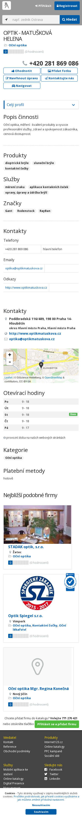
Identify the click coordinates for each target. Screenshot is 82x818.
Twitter (54, 774)
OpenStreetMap (53, 377)
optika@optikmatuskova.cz (24, 268)
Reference (9, 747)
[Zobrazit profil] (38, 524)
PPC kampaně (53, 751)
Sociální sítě (51, 756)
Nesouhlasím (41, 805)
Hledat (71, 19)
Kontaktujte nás (61, 78)
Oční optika (18, 45)
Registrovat (68, 6)
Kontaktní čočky (44, 625)
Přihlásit (44, 6)
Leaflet (8, 377)
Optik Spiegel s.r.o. (25, 615)
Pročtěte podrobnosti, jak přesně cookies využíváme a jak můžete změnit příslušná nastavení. (46, 798)
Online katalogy (54, 747)
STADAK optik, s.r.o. (26, 546)
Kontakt (8, 742)
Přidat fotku (61, 71)
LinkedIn (54, 779)
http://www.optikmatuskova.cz (26, 287)
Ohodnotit (23, 71)
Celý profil (15, 104)
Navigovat (23, 86)
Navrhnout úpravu (23, 78)
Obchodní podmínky (16, 751)
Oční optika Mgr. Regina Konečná (38, 688)
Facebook (55, 769)
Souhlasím (41, 811)
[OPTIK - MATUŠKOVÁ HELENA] (41, 366)
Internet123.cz (53, 742)
